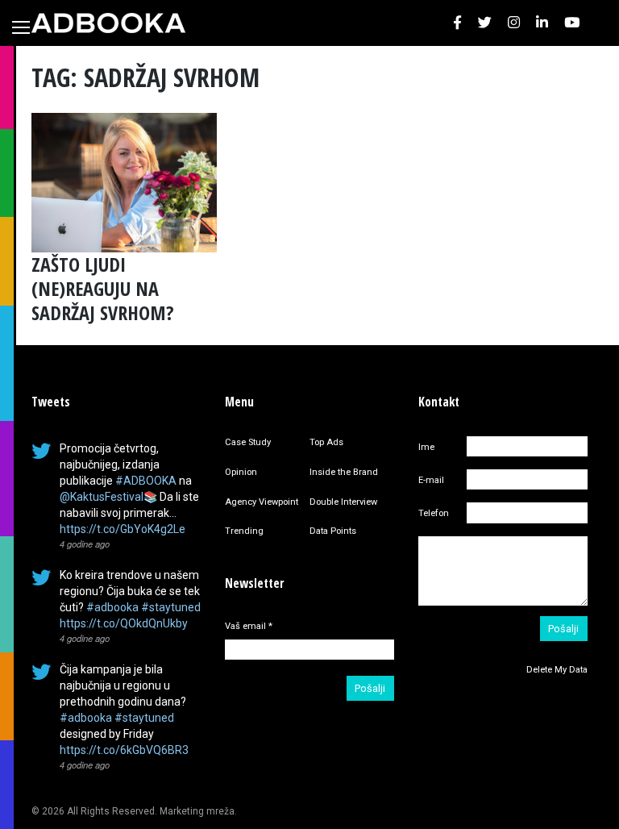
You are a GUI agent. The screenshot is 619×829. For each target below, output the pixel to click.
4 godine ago (85, 543)
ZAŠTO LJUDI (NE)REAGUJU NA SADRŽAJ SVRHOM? (102, 288)
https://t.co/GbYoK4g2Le (122, 529)
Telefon (433, 513)
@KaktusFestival (101, 496)
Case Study (248, 442)
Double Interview (343, 502)
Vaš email (248, 626)
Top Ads (326, 442)
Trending (244, 531)
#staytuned (171, 607)
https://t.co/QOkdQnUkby (124, 623)
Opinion (241, 472)
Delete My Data (557, 669)
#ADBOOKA (146, 480)
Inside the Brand (344, 472)
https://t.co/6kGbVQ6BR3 (124, 750)
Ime (426, 447)
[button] (457, 23)
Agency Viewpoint (261, 502)
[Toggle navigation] (21, 27)
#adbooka (112, 607)
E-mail (431, 480)
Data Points (333, 531)
